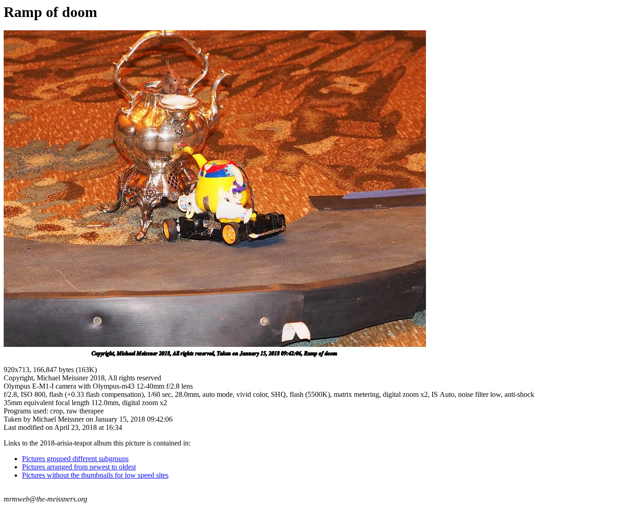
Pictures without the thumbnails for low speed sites (95, 475)
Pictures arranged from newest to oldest (79, 467)
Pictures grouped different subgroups (75, 458)
